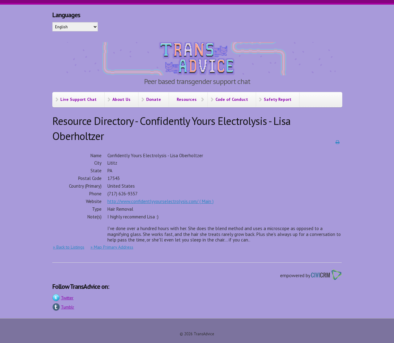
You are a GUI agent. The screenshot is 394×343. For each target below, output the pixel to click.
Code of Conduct (231, 99)
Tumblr (67, 307)
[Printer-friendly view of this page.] (338, 142)
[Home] (197, 59)
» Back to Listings (68, 247)
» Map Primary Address (111, 247)
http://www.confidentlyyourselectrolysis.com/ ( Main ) (160, 201)
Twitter (67, 298)
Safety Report (277, 99)
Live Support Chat (78, 99)
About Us (121, 99)
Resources (187, 99)
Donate (153, 99)
